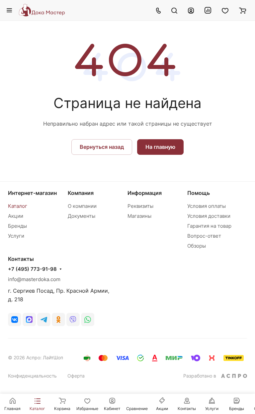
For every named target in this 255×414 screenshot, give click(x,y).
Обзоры (196, 246)
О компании (82, 206)
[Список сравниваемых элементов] (208, 10)
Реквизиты (140, 206)
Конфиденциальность (32, 376)
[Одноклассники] (58, 319)
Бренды (17, 226)
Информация (145, 193)
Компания (81, 193)
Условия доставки (208, 216)
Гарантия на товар (209, 226)
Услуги (16, 236)
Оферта (76, 376)
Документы (81, 216)
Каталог (17, 206)
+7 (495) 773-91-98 (32, 269)
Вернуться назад (102, 147)
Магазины (139, 216)
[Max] (29, 319)
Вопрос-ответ (204, 236)
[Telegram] (43, 319)
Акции (15, 216)
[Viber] (73, 319)
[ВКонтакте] (14, 319)
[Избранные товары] (225, 10)
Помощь (198, 193)
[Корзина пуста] (242, 10)
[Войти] (191, 10)
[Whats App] (87, 319)
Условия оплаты (206, 206)
